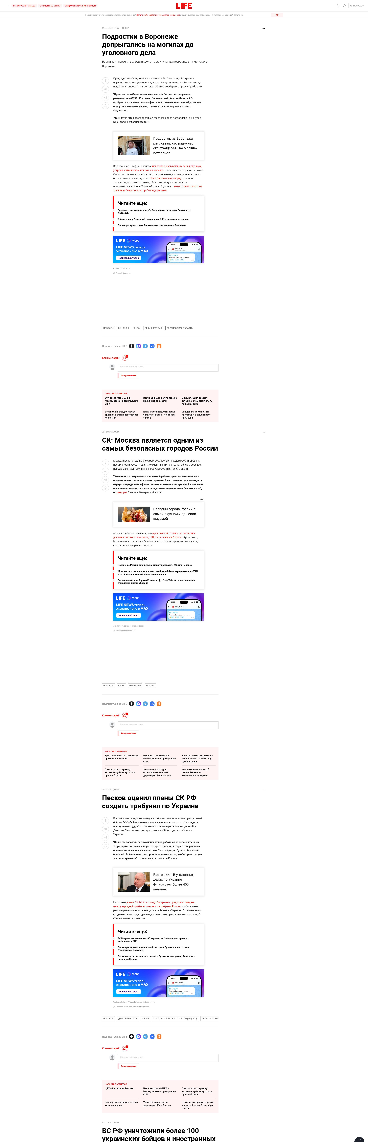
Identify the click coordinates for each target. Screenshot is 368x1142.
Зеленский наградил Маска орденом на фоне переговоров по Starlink (121, 414)
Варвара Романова (124, 1007)
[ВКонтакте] (152, 346)
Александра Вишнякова (126, 631)
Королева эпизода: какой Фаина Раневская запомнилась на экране (195, 772)
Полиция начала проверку (165, 178)
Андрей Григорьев (123, 273)
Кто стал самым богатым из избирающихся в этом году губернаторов (197, 758)
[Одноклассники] (159, 346)
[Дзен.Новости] (131, 346)
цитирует (121, 492)
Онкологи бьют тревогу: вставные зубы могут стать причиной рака (197, 400)
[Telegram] (145, 346)
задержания (159, 190)
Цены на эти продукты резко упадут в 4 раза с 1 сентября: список (159, 414)
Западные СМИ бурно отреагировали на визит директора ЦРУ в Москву (157, 772)
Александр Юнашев (141, 1007)
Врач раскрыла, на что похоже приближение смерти (160, 399)
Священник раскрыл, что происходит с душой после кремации (196, 414)
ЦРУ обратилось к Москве (119, 1131)
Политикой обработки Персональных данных (158, 15)
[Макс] (138, 346)
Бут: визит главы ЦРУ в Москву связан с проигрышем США (121, 400)
